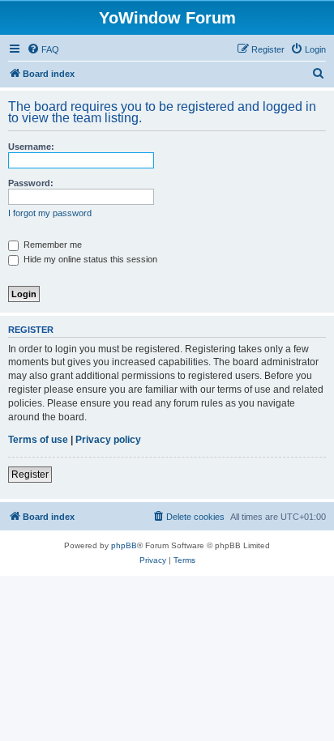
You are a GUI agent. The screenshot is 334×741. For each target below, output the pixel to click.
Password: (31, 183)
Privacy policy (108, 439)
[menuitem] (43, 49)
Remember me (51, 244)
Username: (31, 146)
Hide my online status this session (89, 259)
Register (30, 474)
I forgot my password (50, 213)
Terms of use (38, 439)
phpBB (124, 545)
